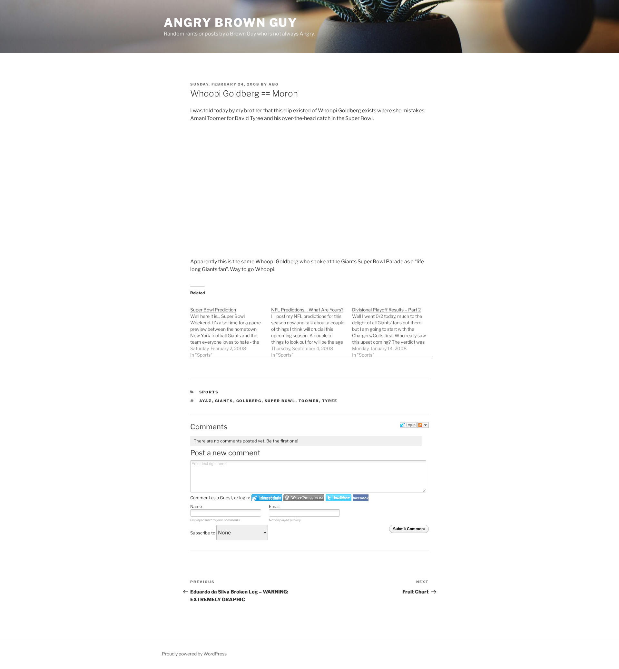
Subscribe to (203, 532)
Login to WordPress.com (303, 497)
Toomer (309, 401)
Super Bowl (280, 401)
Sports (209, 392)
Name (196, 506)
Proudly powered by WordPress (194, 653)
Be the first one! (282, 440)
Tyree (330, 401)
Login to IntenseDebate (266, 497)
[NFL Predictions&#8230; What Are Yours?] (311, 329)
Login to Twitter (338, 497)
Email (274, 506)
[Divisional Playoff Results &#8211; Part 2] (392, 329)
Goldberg (249, 401)
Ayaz (205, 401)
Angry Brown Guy (231, 22)
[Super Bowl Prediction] (230, 329)
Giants (224, 401)
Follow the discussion (423, 425)
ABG (274, 84)
